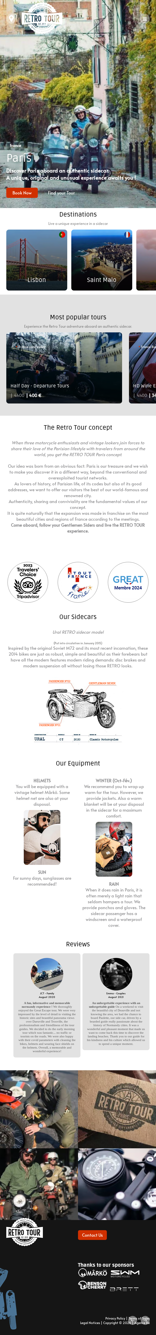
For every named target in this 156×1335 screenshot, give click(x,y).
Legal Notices (90, 1322)
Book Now (22, 193)
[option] (78, 104)
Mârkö (51, 792)
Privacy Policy (115, 1318)
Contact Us (92, 1235)
